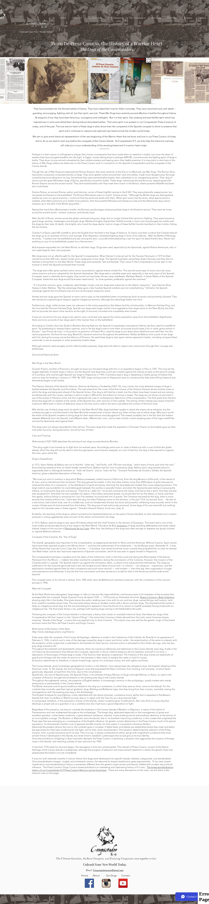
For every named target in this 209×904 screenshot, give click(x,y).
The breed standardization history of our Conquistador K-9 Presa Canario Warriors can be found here (102, 769)
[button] (172, 17)
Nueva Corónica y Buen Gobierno (157, 597)
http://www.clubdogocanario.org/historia (53, 631)
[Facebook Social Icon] (89, 883)
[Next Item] (203, 80)
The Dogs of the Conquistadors (107, 49)
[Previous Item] (5, 80)
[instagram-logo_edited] (106, 883)
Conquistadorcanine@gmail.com (108, 870)
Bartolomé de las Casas (77, 528)
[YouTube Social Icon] (123, 883)
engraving (122, 525)
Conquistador (36, 20)
